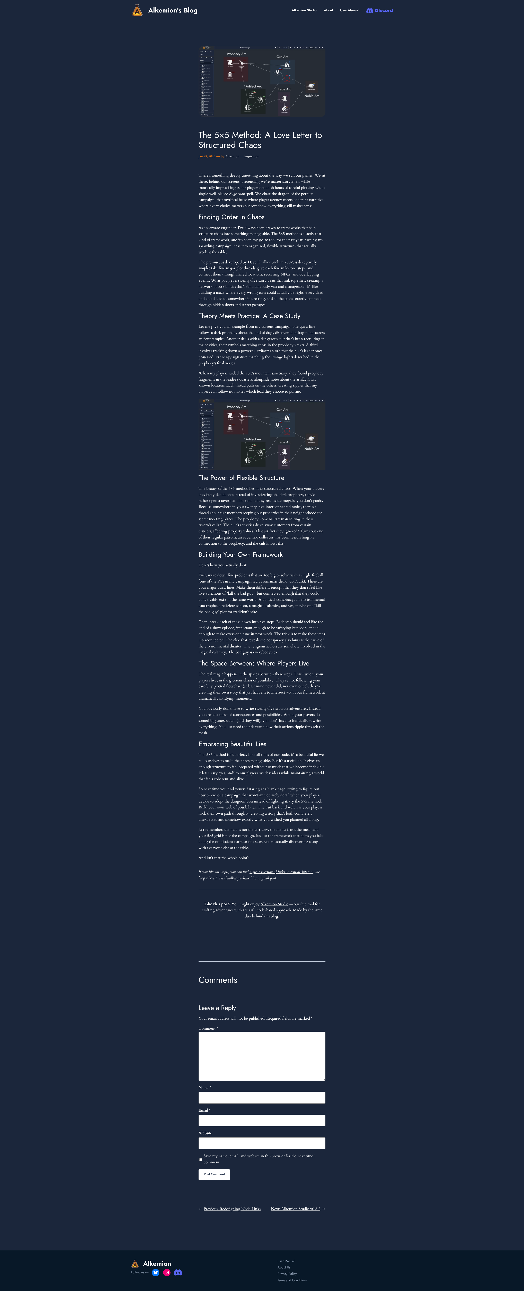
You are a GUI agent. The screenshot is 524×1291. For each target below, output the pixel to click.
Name (205, 1087)
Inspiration (251, 156)
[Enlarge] (320, 404)
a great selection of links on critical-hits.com (281, 872)
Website (205, 1133)
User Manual (349, 10)
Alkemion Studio (304, 10)
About (328, 10)
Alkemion (232, 156)
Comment (208, 1028)
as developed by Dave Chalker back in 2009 (257, 262)
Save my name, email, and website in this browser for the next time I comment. (259, 1159)
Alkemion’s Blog (173, 10)
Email (204, 1110)
